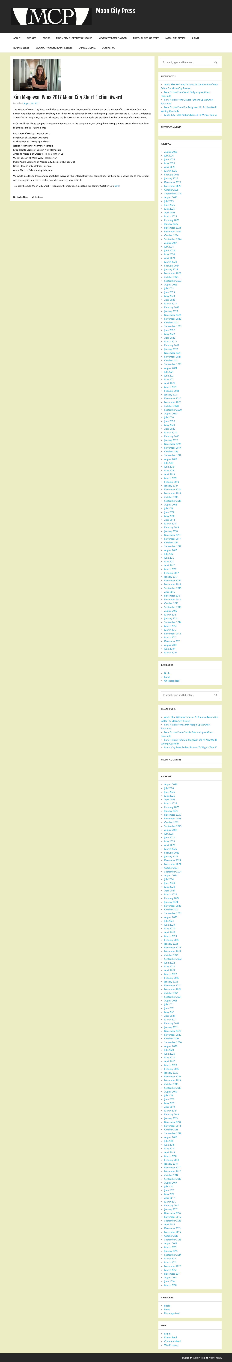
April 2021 (169, 383)
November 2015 (172, 599)
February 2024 (171, 265)
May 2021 (169, 379)
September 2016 (172, 588)
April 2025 (169, 212)
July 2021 (168, 371)
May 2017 (169, 561)
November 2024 (172, 231)
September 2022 (172, 326)
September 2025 (172, 193)
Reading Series (21, 47)
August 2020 (170, 413)
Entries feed (170, 1337)
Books (46, 38)
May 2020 (169, 424)
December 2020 (172, 398)
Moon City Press (115, 11)
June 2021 (169, 375)
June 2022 (169, 330)
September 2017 (172, 546)
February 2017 (171, 572)
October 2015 (171, 603)
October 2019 (171, 451)
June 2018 (169, 512)
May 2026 (169, 163)
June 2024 (169, 250)
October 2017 (171, 542)
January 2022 (171, 349)
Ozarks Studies (87, 47)
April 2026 (169, 166)
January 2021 (171, 394)
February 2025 (171, 220)
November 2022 (172, 318)
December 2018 (172, 489)
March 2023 (170, 303)
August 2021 (170, 368)
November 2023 (172, 273)
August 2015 (170, 610)
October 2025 (171, 189)
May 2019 (169, 470)
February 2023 (171, 307)
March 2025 (170, 216)
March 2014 (170, 625)
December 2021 (172, 352)
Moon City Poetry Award (113, 38)
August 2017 (170, 550)
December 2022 (172, 314)
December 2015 (172, 595)
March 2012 (170, 637)
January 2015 (171, 618)
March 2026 (170, 170)
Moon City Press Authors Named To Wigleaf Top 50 (190, 114)
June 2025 (169, 204)
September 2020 (173, 409)
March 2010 (170, 652)
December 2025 (172, 182)
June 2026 (169, 159)
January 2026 (171, 178)
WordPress (198, 1357)
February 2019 (171, 481)
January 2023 (171, 311)
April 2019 (169, 474)
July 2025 (169, 201)
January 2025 (171, 223)
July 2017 (168, 553)
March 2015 (170, 614)
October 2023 (171, 277)
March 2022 (170, 341)
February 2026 (171, 174)
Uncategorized (171, 680)
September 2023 (173, 280)
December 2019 (172, 443)
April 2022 (169, 337)
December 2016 (172, 580)
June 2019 (169, 466)
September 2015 (172, 607)
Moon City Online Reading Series (54, 47)
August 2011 (170, 644)
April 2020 (169, 428)
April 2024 (169, 258)
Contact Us (108, 47)
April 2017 (169, 565)
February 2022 (171, 345)
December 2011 (172, 641)
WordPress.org (171, 1345)
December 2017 (172, 534)
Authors (31, 38)
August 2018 (170, 504)
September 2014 (172, 622)
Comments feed (172, 1341)
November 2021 (172, 356)
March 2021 (170, 387)
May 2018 (169, 515)
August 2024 (170, 242)
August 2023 (170, 284)
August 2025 (170, 197)
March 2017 (170, 569)
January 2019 (171, 485)
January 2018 (171, 531)
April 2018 (169, 519)
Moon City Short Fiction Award (74, 38)
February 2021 (171, 390)
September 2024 (172, 239)
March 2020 (170, 432)
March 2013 (170, 629)
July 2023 (169, 288)
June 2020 (169, 421)
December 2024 (172, 227)
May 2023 (169, 295)
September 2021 (172, 364)
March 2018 (170, 523)
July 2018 (168, 508)
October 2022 (171, 322)
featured (39, 196)
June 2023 (169, 292)
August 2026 (170, 151)
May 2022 (169, 333)
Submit (195, 38)
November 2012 (172, 633)
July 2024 (169, 246)
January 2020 (171, 440)
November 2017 (172, 538)
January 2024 (171, 269)
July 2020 (169, 417)
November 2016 (172, 584)
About (16, 38)
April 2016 (169, 591)
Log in (167, 1333)
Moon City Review (175, 38)
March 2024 (170, 261)
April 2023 (169, 299)
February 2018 (171, 527)
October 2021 (171, 360)
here (116, 185)
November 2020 (172, 402)
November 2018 (172, 493)
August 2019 (170, 459)
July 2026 (169, 155)
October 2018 (171, 497)
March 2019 (170, 478)
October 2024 (171, 235)
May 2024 (169, 254)
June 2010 (169, 648)
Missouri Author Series (146, 38)
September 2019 (172, 455)
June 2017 (169, 557)
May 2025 (169, 208)
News (25, 196)
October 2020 (171, 405)
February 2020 (171, 436)
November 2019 (172, 447)
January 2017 (171, 576)
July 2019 (168, 462)
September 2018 (172, 500)
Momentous (215, 1357)
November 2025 (172, 185)
